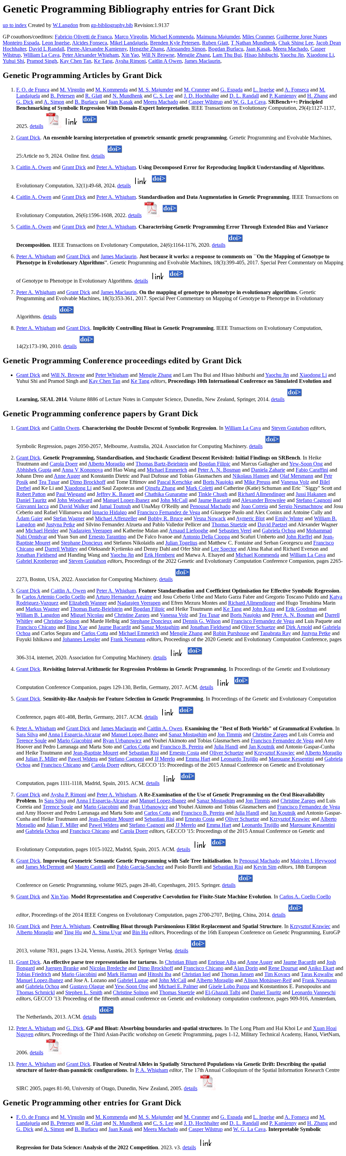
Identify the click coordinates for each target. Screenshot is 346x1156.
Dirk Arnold (299, 627)
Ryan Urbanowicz (122, 740)
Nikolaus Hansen (250, 476)
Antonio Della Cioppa (206, 537)
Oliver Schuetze (258, 627)
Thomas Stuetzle (229, 524)
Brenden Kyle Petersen (174, 43)
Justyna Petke (60, 524)
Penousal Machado (210, 506)
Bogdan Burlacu (225, 49)
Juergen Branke (62, 968)
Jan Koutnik (262, 747)
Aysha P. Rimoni (68, 794)
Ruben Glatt (215, 43)
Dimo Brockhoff (87, 482)
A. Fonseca (297, 90)
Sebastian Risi (144, 753)
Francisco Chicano (36, 627)
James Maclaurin (202, 61)
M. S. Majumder (155, 90)
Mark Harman (122, 974)
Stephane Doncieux (82, 543)
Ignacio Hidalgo (109, 512)
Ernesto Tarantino (107, 537)
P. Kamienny (283, 96)
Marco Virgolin (131, 37)
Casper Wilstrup (206, 102)
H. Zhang (317, 96)
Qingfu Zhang (160, 488)
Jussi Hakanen (311, 494)
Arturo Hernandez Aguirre (124, 597)
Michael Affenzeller (116, 518)
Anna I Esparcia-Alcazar (74, 734)
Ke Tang (103, 61)
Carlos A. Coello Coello (305, 896)
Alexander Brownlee (263, 500)
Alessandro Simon (185, 49)
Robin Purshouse (231, 633)
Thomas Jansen (237, 974)
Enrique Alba (222, 962)
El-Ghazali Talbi (222, 992)
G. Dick (24, 102)
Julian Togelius (181, 543)
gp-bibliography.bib (112, 25)
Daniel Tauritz (31, 500)
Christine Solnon (61, 621)
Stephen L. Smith (83, 992)
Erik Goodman (301, 609)
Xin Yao (130, 55)
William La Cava (41, 55)
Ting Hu (73, 932)
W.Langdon (65, 25)
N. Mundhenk (128, 96)
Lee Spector (224, 549)
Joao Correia (254, 506)
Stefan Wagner (68, 518)
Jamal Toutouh (115, 506)
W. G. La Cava (249, 102)
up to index (15, 25)
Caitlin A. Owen (33, 167)
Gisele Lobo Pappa (228, 986)
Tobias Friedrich (33, 974)
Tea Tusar (49, 482)
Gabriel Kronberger (37, 561)
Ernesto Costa (184, 753)
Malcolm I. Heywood (313, 861)
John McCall (174, 500)
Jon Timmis (229, 734)
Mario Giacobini (74, 740)
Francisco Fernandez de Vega (168, 512)
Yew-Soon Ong (306, 464)
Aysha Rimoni (130, 61)
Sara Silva (27, 734)
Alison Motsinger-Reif (268, 980)
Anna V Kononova (82, 470)
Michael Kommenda (172, 37)
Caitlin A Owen (165, 61)
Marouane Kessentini (291, 759)
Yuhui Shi (13, 61)
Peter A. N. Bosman (219, 470)
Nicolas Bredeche (108, 968)
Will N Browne (158, 55)
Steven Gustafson (290, 428)
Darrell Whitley (61, 549)
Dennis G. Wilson (201, 621)
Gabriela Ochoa (279, 530)
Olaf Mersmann (296, 476)
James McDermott (44, 867)
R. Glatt (93, 96)
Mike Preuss (257, 482)
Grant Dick (28, 137)
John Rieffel (299, 537)
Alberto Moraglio (106, 464)
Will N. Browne (68, 375)
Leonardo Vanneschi (314, 992)
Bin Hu (140, 932)
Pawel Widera (83, 759)
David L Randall (46, 49)
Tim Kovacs (277, 974)
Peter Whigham (111, 375)
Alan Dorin (245, 968)
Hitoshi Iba (159, 974)
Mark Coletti (199, 488)
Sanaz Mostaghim (160, 627)
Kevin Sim (264, 867)
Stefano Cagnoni (314, 500)
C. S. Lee (163, 96)
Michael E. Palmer (178, 986)
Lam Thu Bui (227, 55)
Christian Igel (196, 974)
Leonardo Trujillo (239, 759)
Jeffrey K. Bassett (115, 494)
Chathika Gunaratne (166, 494)
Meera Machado (290, 49)
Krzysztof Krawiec (274, 753)
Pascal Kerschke (174, 482)
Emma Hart (198, 759)
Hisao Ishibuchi (261, 55)
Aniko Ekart (321, 968)
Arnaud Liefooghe (188, 530)
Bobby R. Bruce (165, 518)
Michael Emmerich (167, 470)
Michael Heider (41, 530)
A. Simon (54, 102)
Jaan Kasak (258, 49)
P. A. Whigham (151, 1070)
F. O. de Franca (32, 90)
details (36, 126)
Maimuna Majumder (218, 37)
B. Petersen (62, 96)
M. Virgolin (72, 90)
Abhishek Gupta (33, 470)
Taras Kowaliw (317, 974)
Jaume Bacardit (214, 500)
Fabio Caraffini (312, 470)
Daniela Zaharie (268, 470)
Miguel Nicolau (87, 615)
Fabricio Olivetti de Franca (83, 37)
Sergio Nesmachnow (300, 506)
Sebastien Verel (235, 530)
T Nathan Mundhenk (253, 43)
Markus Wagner (42, 609)
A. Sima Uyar (107, 932)
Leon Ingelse (56, 43)
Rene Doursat (283, 968)
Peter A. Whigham (116, 167)
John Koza (263, 609)
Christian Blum (181, 962)
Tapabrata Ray (275, 633)
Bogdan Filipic (214, 464)
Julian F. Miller (41, 759)
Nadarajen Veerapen (90, 530)
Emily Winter (289, 518)
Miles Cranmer (258, 37)
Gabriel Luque (132, 980)
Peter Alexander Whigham (90, 55)
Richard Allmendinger (261, 494)
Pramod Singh (42, 61)
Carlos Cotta (94, 633)
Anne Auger (67, 476)
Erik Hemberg (159, 555)
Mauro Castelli (90, 867)
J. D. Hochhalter (201, 96)
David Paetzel (272, 524)
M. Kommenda (111, 90)
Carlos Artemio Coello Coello (53, 597)
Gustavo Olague (87, 986)
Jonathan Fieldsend (36, 555)
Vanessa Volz (295, 482)
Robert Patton (31, 494)
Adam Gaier (29, 518)
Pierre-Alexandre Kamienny (97, 49)
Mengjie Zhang (193, 55)
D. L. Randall (244, 96)
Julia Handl (226, 747)
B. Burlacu (86, 102)
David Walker (74, 506)
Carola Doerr (64, 464)
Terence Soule (31, 740)
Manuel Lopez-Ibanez (126, 500)
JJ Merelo (164, 759)
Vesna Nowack (209, 518)
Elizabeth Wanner (88, 603)
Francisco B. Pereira (181, 747)
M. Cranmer (197, 90)
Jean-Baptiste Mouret (95, 753)
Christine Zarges (131, 615)
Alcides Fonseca (89, 43)
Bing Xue (77, 627)
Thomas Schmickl (35, 992)
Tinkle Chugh (212, 494)
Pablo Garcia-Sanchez (140, 867)
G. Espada (231, 90)
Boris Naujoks (218, 482)
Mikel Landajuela (128, 43)
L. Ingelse (263, 90)
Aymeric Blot (250, 518)
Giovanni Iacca (32, 506)
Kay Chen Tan (75, 61)
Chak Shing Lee (295, 43)
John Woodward (74, 500)
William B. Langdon (38, 615)
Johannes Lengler (81, 639)
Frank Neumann (127, 639)
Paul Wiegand (71, 494)
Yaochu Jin (292, 55)
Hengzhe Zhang (146, 49)
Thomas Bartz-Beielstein (161, 464)
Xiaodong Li (320, 55)
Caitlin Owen (65, 428)
